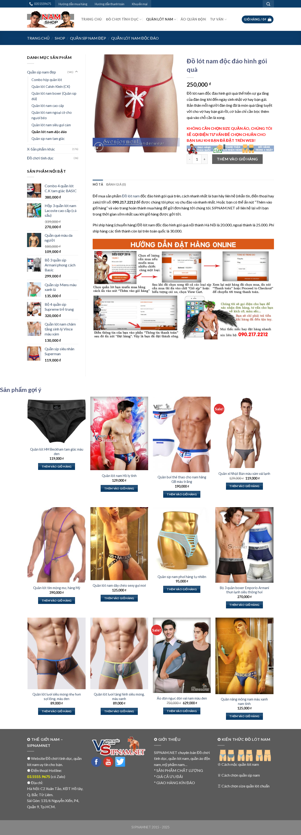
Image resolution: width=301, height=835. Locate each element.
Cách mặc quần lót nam (240, 764)
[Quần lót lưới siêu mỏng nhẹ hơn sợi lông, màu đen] (57, 653)
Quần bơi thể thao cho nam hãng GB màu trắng (182, 479)
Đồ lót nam (131, 196)
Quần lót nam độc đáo (135, 38)
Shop (60, 38)
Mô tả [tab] (98, 184)
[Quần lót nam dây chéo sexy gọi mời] (119, 543)
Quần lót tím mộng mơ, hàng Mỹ (56, 588)
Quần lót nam (159, 19)
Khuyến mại (139, 4)
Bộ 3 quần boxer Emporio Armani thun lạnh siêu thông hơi (244, 590)
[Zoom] (98, 146)
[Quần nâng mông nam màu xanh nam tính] (244, 656)
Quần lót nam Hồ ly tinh (119, 476)
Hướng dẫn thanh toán (109, 4)
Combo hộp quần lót (47, 80)
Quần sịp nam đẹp (88, 38)
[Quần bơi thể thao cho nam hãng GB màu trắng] (182, 434)
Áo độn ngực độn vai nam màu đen (182, 698)
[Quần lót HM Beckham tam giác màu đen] (57, 420)
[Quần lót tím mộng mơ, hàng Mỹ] (57, 544)
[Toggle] (76, 72)
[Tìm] (268, 4)
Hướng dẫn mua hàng (73, 4)
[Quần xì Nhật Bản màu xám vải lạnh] (244, 432)
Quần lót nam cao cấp (48, 106)
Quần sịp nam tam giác (48, 139)
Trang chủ (91, 19)
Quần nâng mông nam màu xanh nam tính (244, 701)
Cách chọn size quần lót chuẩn (245, 786)
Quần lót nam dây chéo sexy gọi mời (119, 585)
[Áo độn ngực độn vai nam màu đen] (182, 655)
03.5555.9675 (38, 776)
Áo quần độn (193, 19)
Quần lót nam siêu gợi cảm (51, 125)
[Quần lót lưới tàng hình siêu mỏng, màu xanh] (119, 653)
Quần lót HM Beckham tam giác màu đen (56, 451)
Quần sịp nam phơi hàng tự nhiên (182, 577)
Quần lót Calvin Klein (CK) (51, 87)
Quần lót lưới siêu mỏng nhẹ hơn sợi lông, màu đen (56, 696)
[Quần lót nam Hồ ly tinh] (119, 433)
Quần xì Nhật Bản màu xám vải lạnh (244, 474)
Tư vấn (217, 19)
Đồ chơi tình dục (122, 19)
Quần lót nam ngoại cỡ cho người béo (52, 115)
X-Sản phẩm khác (41, 149)
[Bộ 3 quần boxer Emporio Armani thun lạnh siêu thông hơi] (244, 545)
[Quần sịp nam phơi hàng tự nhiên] (182, 539)
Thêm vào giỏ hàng (237, 159)
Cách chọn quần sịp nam (241, 775)
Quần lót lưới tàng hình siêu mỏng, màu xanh (119, 696)
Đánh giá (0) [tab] (116, 184)
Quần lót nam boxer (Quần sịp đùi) (54, 96)
